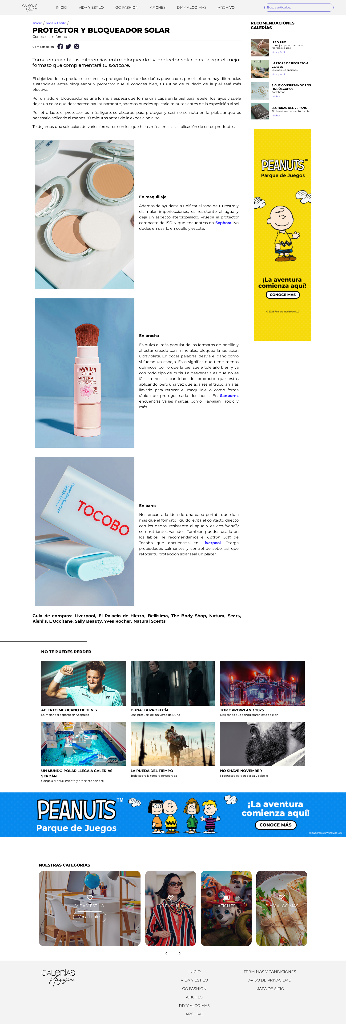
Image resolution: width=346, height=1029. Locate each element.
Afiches (157, 7)
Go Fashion (126, 7)
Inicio (61, 7)
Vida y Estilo (91, 7)
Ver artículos (89, 916)
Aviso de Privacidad (269, 980)
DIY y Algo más (191, 7)
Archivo (226, 7)
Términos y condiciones (270, 972)
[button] (60, 46)
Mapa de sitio (270, 988)
